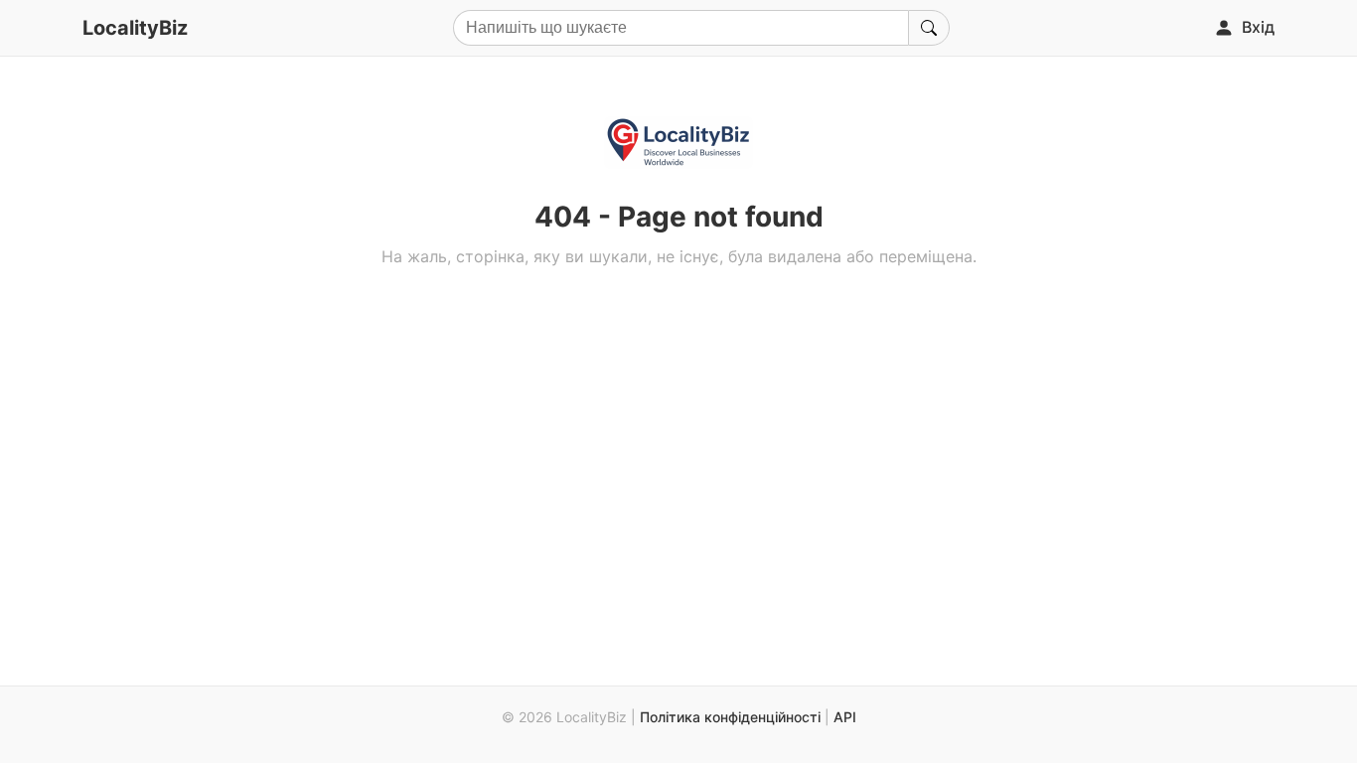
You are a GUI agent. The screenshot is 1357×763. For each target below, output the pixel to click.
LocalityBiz (135, 28)
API (844, 716)
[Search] (929, 28)
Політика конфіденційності (730, 716)
